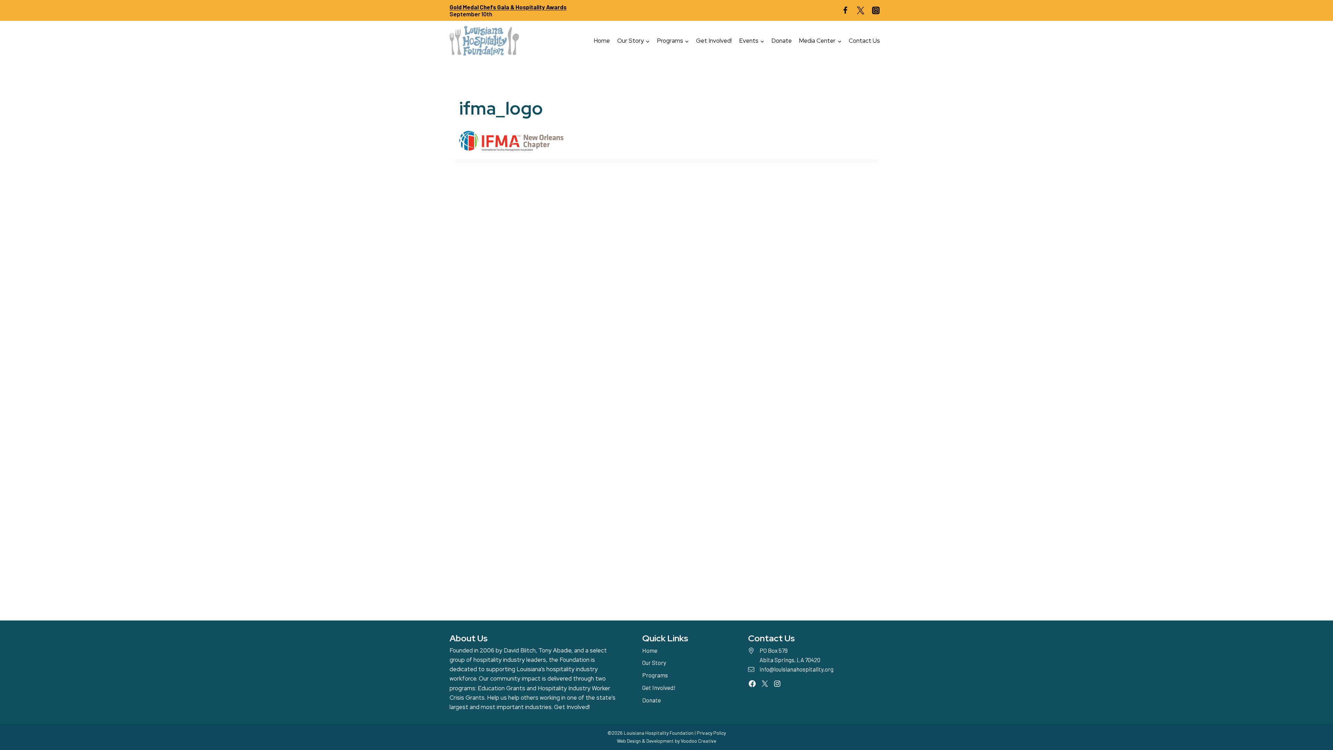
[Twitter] (860, 10)
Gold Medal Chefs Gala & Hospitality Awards (508, 6)
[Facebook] (845, 10)
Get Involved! (714, 40)
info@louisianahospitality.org (796, 669)
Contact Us (864, 40)
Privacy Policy (711, 733)
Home (602, 40)
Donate (781, 40)
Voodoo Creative (698, 741)
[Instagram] (875, 10)
